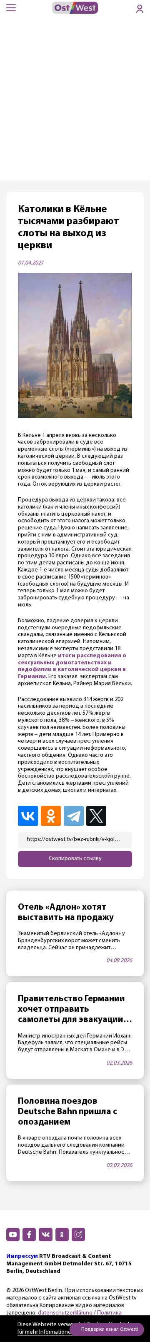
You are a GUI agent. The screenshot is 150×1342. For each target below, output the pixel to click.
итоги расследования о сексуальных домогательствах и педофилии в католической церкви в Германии (72, 666)
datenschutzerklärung (65, 1313)
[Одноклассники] (51, 816)
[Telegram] (74, 816)
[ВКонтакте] (28, 816)
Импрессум (22, 1256)
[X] (97, 816)
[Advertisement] (75, 101)
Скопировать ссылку (75, 859)
